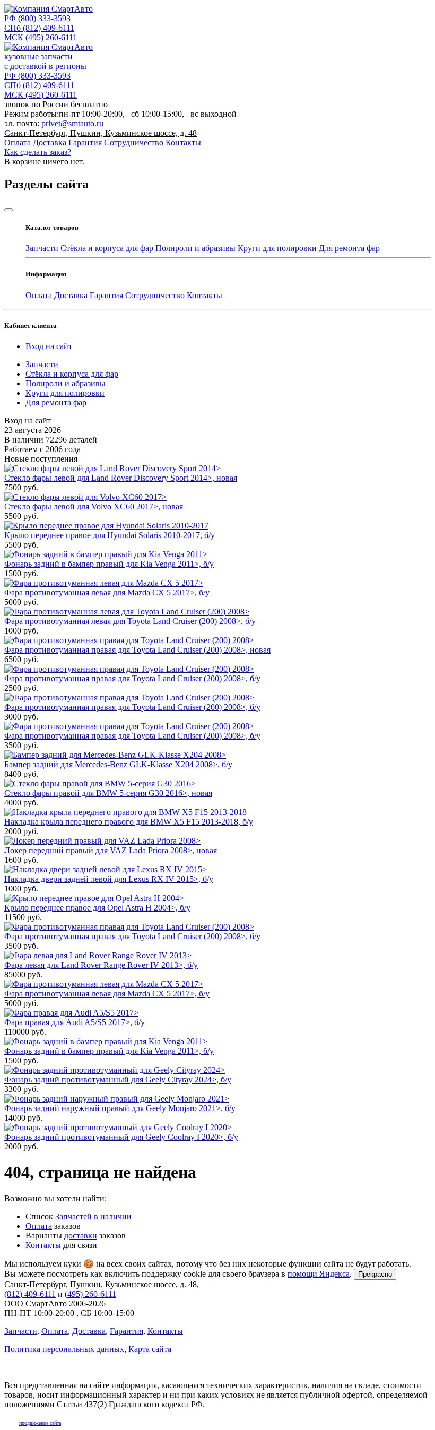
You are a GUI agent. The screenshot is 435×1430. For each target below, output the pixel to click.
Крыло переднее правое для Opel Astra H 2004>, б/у (97, 907)
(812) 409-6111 (39, 27)
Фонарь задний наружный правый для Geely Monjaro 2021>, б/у (120, 1108)
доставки (80, 1235)
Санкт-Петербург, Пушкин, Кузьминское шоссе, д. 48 (100, 132)
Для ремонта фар (349, 248)
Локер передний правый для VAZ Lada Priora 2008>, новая (110, 850)
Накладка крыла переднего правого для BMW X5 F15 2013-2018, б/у (128, 821)
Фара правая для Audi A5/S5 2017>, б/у (74, 1022)
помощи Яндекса (319, 1273)
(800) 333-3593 (37, 18)
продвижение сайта (40, 1423)
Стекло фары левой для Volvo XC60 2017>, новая (93, 506)
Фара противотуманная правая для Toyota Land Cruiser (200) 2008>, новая (137, 649)
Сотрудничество (135, 142)
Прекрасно (375, 1274)
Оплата (18, 142)
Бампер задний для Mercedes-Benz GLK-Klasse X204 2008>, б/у (118, 764)
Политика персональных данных (64, 1349)
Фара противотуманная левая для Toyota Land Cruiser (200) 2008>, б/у (130, 621)
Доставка (50, 142)
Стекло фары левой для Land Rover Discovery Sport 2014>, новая (120, 477)
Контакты (183, 142)
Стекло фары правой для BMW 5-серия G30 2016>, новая (108, 793)
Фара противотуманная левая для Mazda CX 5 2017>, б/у (107, 592)
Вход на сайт (48, 346)
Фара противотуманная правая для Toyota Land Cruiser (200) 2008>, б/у (132, 678)
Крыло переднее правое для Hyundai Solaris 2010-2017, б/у (109, 535)
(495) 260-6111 (40, 37)
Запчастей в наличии (93, 1216)
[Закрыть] (8, 209)
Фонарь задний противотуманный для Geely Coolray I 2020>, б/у (121, 1136)
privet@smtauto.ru (72, 123)
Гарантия (86, 142)
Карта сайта (149, 1349)
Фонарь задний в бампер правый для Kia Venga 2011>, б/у (109, 563)
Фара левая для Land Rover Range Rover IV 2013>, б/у (101, 964)
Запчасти (42, 248)
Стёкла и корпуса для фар (107, 248)
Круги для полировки (278, 248)
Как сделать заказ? (37, 152)
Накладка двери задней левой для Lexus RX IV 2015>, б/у (108, 878)
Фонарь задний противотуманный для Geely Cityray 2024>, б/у (117, 1079)
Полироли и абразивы (196, 248)
